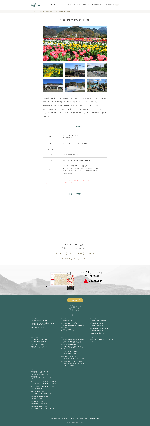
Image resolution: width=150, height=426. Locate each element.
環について (77, 4)
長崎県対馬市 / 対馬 (37, 401)
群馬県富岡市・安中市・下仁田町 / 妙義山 (73, 339)
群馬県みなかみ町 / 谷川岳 (68, 356)
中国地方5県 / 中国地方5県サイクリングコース (102, 340)
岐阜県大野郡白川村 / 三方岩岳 (70, 323)
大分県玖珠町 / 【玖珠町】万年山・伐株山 (44, 383)
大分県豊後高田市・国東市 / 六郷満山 (42, 394)
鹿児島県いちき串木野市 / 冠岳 (41, 372)
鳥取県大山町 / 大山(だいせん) (40, 327)
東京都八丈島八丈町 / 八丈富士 (70, 351)
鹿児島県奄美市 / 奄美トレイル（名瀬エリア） (44, 377)
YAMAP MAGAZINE (82, 418)
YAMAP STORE (94, 418)
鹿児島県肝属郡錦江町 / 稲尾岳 (41, 374)
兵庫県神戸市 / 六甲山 (67, 330)
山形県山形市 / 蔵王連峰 (39, 342)
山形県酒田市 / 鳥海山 (38, 344)
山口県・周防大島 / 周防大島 (40, 320)
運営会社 (64, 418)
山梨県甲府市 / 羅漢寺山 (97, 333)
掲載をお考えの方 (55, 418)
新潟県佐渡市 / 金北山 (96, 323)
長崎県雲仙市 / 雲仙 (37, 388)
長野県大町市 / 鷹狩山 (96, 330)
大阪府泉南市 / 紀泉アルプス (69, 320)
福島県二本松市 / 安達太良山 (40, 347)
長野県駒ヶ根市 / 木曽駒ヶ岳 (98, 320)
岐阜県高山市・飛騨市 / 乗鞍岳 (99, 328)
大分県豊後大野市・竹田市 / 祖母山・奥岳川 (44, 409)
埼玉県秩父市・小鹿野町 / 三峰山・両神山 (73, 358)
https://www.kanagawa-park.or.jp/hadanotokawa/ (77, 160)
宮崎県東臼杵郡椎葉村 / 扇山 (40, 404)
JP (117, 4)
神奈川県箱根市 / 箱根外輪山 (69, 344)
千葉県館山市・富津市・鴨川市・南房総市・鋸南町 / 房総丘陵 (72, 364)
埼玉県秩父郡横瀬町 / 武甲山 (69, 353)
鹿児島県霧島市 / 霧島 (38, 391)
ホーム (69, 4)
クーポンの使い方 (96, 4)
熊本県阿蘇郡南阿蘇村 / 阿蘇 (40, 396)
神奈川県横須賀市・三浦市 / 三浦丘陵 (71, 361)
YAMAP (72, 418)
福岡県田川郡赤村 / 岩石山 (39, 406)
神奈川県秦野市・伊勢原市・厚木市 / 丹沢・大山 (72, 347)
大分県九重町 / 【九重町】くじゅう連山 (43, 386)
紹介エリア (86, 4)
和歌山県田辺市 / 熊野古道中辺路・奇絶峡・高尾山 (72, 326)
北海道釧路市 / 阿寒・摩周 (39, 339)
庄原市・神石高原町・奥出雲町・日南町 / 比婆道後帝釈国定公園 (43, 324)
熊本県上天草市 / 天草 (38, 399)
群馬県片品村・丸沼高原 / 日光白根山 (71, 342)
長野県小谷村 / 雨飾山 (96, 325)
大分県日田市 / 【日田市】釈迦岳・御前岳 (44, 381)
